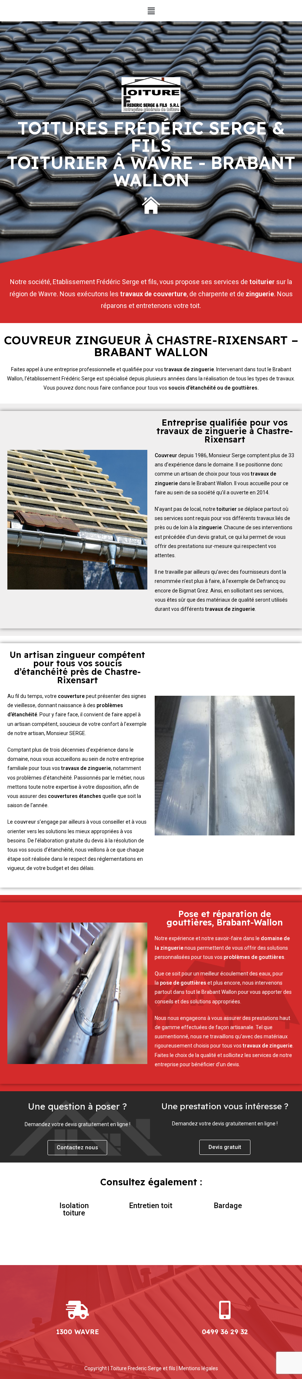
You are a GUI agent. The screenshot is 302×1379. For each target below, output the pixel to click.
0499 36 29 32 (225, 1332)
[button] (151, 11)
